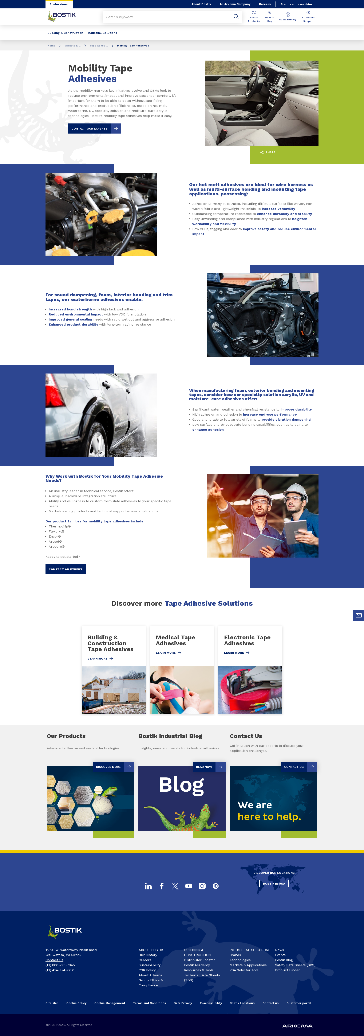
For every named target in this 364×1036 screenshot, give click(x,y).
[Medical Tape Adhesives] (182, 670)
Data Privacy (183, 1003)
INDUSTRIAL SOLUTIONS (250, 950)
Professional (59, 4)
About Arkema (150, 975)
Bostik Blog (284, 960)
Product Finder (287, 970)
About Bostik (201, 4)
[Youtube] (188, 886)
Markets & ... (72, 45)
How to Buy (269, 19)
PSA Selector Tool (244, 970)
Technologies (240, 960)
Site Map (52, 1003)
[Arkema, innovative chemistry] (68, 941)
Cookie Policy (76, 1003)
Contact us (270, 1003)
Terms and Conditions (149, 1003)
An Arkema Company (235, 4)
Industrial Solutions (102, 32)
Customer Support (308, 19)
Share (270, 152)
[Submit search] (236, 17)
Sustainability (287, 19)
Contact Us (54, 960)
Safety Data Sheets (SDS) (295, 965)
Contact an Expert (66, 569)
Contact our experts (89, 128)
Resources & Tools (199, 970)
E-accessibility (211, 1003)
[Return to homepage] (64, 16)
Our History (148, 955)
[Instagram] (202, 886)
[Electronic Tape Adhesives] (250, 670)
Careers (265, 4)
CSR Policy (147, 970)
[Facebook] (161, 886)
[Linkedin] (148, 886)
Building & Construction (65, 32)
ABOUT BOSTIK (151, 950)
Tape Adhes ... (99, 45)
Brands (235, 955)
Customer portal (298, 1003)
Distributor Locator (199, 960)
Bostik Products (254, 19)
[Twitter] (175, 886)
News (279, 950)
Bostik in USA (274, 883)
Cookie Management (109, 1003)
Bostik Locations (242, 1003)
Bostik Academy (197, 965)
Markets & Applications (248, 965)
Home (51, 45)
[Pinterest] (215, 886)
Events (280, 955)
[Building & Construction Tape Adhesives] (114, 670)
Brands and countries (297, 4)
